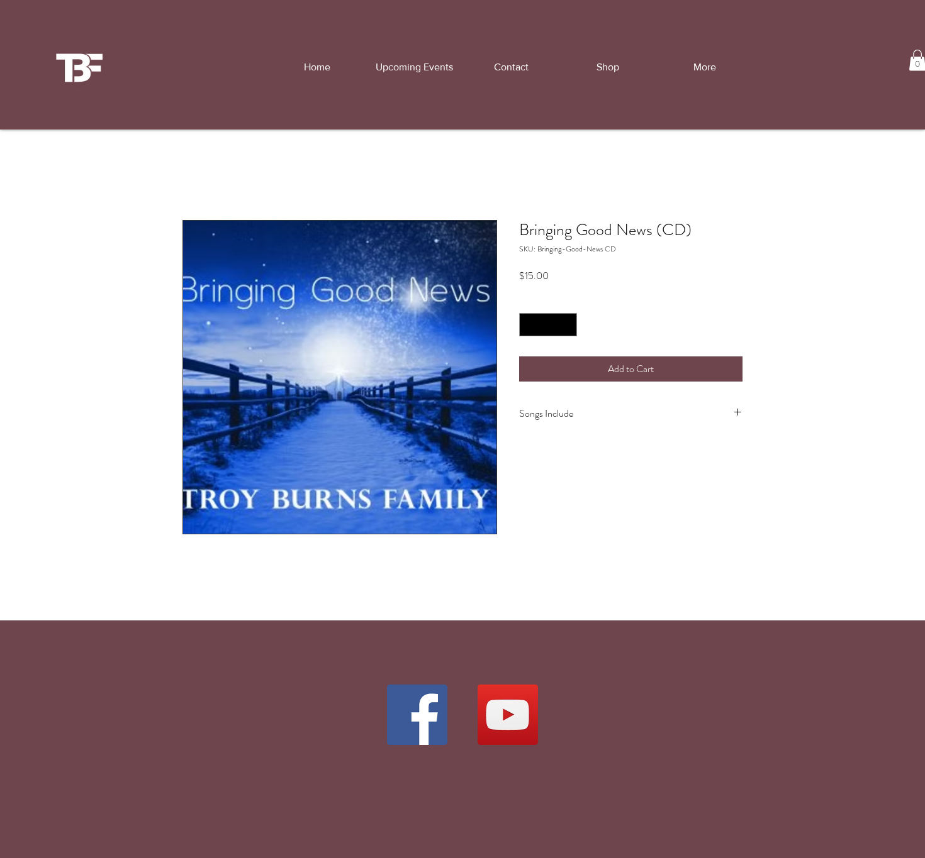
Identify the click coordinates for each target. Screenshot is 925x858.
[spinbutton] (548, 325)
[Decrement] (529, 325)
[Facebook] (417, 715)
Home (194, 174)
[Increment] (567, 325)
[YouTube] (508, 715)
